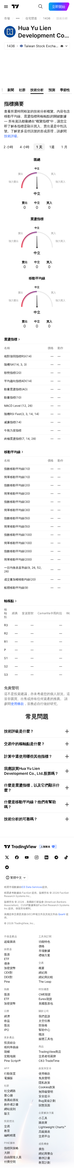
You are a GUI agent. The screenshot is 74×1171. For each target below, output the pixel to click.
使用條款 (17, 704)
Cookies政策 (47, 1087)
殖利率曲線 (11, 1047)
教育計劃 (44, 1162)
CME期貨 (45, 994)
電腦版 (8, 1078)
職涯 (41, 1034)
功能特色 (44, 941)
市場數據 (44, 950)
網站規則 (10, 1109)
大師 (7, 1152)
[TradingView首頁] (15, 6)
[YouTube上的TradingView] (27, 857)
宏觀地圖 (10, 1056)
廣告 (41, 1149)
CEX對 (8, 972)
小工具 (43, 1118)
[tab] (8, 146)
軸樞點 (9, 601)
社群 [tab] (22, 90)
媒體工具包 (46, 1039)
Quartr (61, 914)
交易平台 (44, 1136)
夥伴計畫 (44, 1158)
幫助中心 (44, 1030)
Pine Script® (12, 1060)
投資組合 (10, 1042)
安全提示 (44, 1096)
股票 (7, 954)
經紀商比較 (46, 977)
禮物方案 (44, 955)
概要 (41, 968)
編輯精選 (10, 1135)
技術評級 (10, 136)
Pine (7, 981)
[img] (62, 46)
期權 (7, 1051)
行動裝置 (10, 1073)
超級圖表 (10, 941)
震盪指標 (10, 339)
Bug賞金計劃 (47, 1100)
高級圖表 (44, 1131)
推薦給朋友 (11, 1100)
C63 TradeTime (49, 1060)
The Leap (45, 981)
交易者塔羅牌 (47, 1056)
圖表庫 (43, 1122)
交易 (7, 1126)
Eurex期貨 (45, 999)
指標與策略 (11, 1148)
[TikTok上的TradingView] (66, 857)
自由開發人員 (12, 1157)
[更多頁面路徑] (18, 18)
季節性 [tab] (65, 90)
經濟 (7, 1016)
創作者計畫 (11, 1104)
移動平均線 (12, 452)
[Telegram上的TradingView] (56, 857)
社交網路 (10, 1090)
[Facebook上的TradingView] (17, 857)
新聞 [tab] (10, 90)
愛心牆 (8, 1095)
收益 (7, 1020)
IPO (6, 1030)
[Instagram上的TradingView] (36, 857)
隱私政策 (44, 1082)
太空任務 (44, 1020)
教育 (7, 1130)
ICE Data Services (31, 887)
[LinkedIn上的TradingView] (46, 857)
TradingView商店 (50, 1051)
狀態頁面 (44, 1105)
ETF (6, 959)
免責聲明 (44, 1078)
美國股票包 (46, 1003)
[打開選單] (6, 6)
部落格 (43, 1025)
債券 (7, 963)
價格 (41, 946)
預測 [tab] (52, 90)
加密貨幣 (10, 968)
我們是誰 (44, 1016)
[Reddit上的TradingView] (7, 867)
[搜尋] (40, 6)
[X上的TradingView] (7, 857)
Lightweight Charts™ (52, 1127)
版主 (7, 1113)
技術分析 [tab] (37, 90)
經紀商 (43, 972)
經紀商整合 (46, 1153)
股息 (7, 1025)
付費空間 (10, 1161)
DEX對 (8, 977)
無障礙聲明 (46, 1091)
